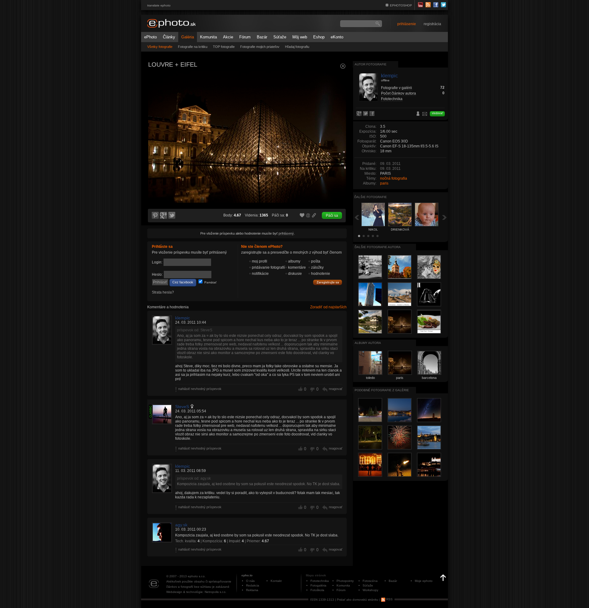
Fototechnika (391, 99)
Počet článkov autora (398, 93)
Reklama (252, 590)
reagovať (335, 389)
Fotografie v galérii (396, 88)
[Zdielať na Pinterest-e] (155, 215)
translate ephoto (159, 5)
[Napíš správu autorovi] (425, 115)
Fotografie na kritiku (192, 47)
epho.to (246, 575)
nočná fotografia (393, 178)
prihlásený (286, 233)
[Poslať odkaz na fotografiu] (308, 216)
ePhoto (150, 37)
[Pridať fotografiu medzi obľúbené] (302, 215)
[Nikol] (154, 125)
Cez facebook (182, 282)
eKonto (337, 37)
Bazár (262, 37)
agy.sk (181, 524)
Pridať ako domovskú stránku (357, 599)
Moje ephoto (424, 581)
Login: (157, 262)
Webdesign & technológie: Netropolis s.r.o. (196, 592)
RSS (389, 599)
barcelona (429, 378)
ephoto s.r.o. (197, 576)
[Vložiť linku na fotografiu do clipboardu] (314, 215)
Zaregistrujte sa (327, 282)
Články (169, 37)
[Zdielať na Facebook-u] (372, 114)
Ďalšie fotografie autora (378, 247)
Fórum (245, 37)
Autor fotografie (371, 64)
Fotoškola (317, 590)
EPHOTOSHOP (401, 5)
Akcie (228, 37)
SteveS (182, 406)
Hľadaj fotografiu (297, 47)
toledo (370, 378)
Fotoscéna (370, 581)
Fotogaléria (318, 585)
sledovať (437, 113)
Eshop (319, 37)
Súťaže (279, 37)
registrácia (432, 24)
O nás (250, 581)
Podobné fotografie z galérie (382, 390)
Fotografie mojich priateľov (259, 47)
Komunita (208, 37)
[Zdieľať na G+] (163, 215)
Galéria (187, 37)
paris (384, 183)
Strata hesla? (163, 292)
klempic (182, 317)
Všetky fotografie (159, 47)
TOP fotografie (224, 47)
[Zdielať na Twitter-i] (172, 215)
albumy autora (368, 343)
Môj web (299, 37)
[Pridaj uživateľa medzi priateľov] (418, 114)
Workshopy (370, 590)
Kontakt (276, 581)
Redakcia (252, 585)
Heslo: (157, 274)
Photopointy (345, 581)
